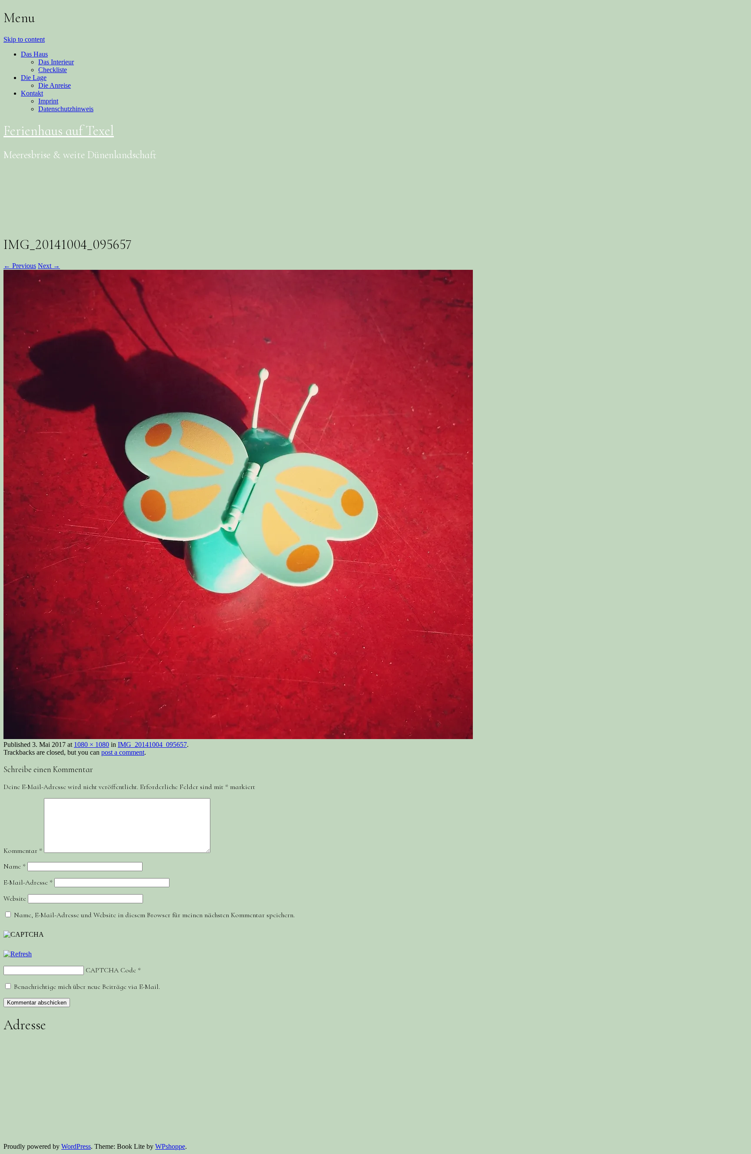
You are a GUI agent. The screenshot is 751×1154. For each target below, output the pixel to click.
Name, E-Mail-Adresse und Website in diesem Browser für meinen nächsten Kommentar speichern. (154, 915)
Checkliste (52, 69)
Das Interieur (56, 62)
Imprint (48, 101)
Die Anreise (54, 85)
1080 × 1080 (91, 744)
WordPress (76, 1146)
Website (14, 898)
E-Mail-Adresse (28, 882)
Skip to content (24, 39)
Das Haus (34, 54)
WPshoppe (170, 1146)
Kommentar (22, 850)
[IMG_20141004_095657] (238, 736)
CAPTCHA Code (111, 970)
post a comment (122, 752)
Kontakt (32, 93)
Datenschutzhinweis (65, 109)
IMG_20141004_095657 (152, 744)
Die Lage (34, 77)
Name (14, 866)
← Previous (19, 265)
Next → (49, 265)
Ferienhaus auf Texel (58, 130)
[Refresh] (17, 954)
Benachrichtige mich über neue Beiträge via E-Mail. (87, 986)
